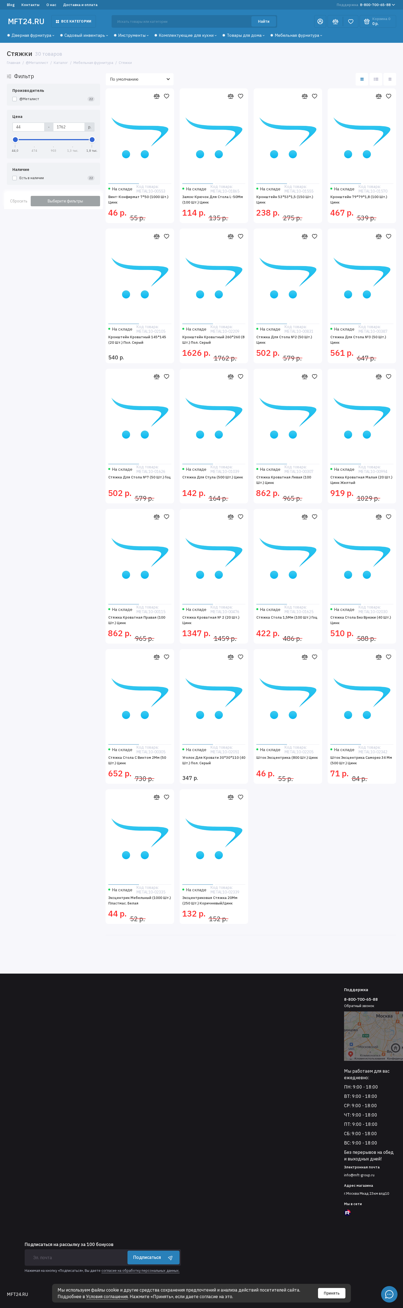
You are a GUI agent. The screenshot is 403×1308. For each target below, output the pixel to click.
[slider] (15, 139)
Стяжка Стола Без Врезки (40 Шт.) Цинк (360, 620)
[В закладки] (166, 96)
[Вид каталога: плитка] (362, 79)
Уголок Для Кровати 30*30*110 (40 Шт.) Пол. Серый (213, 760)
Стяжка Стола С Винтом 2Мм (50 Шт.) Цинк (137, 760)
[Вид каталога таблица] (390, 79)
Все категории (76, 21)
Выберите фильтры (65, 201)
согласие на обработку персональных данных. (140, 1270)
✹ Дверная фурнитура (29, 35)
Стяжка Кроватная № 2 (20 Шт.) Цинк (210, 620)
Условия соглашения (107, 1296)
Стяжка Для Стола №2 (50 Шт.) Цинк (284, 340)
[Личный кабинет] (320, 21)
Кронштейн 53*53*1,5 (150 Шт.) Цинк (284, 199)
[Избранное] (350, 21)
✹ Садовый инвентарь (82, 35)
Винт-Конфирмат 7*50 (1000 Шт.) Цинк (138, 199)
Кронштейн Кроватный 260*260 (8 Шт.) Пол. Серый (213, 340)
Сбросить (18, 201)
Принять (332, 1293)
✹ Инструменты (129, 35)
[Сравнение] (335, 21)
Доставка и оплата (80, 4)
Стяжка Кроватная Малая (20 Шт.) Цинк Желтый (361, 480)
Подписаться (147, 1257)
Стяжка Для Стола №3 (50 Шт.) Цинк (358, 340)
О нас (51, 4)
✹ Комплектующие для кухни (184, 35)
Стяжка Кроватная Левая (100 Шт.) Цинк (283, 480)
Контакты (30, 4)
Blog (11, 4)
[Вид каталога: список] (376, 79)
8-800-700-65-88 (364, 4)
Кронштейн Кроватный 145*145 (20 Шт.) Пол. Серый (137, 340)
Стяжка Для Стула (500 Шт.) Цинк (212, 477)
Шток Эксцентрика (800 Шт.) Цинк (287, 757)
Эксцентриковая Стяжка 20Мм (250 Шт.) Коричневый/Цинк (209, 900)
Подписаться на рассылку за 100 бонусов (69, 1244)
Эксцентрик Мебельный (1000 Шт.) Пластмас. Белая (139, 900)
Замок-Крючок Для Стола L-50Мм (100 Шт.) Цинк (212, 199)
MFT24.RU (26, 21)
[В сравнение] (156, 96)
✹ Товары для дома (242, 35)
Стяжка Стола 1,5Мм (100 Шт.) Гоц (286, 617)
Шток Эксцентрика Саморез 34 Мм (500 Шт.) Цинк (361, 760)
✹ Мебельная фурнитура (294, 35)
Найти (263, 21)
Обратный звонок (359, 1005)
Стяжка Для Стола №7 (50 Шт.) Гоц (139, 477)
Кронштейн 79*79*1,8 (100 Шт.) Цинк (358, 199)
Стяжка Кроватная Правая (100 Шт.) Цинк (136, 620)
